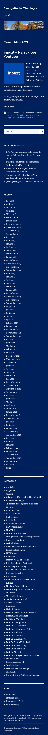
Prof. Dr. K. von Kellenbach (18, 642)
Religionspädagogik (15, 662)
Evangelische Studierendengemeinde (23, 537)
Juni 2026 (10, 204)
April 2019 (10, 405)
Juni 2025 (10, 240)
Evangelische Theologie (20, 8)
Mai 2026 (10, 207)
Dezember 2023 (13, 293)
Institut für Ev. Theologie (17, 560)
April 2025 (11, 247)
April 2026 (11, 211)
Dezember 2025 (13, 224)
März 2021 (11, 372)
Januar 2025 (11, 257)
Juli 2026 (10, 201)
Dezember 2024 (13, 260)
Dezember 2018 (13, 415)
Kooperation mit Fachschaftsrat (21, 579)
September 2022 (13, 336)
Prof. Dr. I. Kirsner (14, 632)
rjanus (9, 112)
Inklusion (10, 556)
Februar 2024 (12, 286)
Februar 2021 (12, 375)
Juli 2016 (10, 464)
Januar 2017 (11, 451)
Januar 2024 (11, 290)
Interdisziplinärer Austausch (19, 563)
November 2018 (13, 418)
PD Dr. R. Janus (13, 609)
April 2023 (10, 319)
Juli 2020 (10, 379)
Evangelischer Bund (15, 540)
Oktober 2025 (12, 230)
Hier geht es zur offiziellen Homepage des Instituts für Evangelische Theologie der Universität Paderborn (23, 718)
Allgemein (30, 112)
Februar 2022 (12, 349)
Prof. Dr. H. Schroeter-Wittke (22, 117)
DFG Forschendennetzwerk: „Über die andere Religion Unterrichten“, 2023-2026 (23, 155)
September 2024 (13, 270)
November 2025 (13, 227)
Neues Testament (14, 602)
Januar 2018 (11, 428)
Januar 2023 (11, 326)
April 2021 (10, 369)
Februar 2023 (12, 323)
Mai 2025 (10, 244)
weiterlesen (9, 106)
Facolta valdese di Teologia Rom (21, 546)
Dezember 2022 (13, 329)
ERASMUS (10, 530)
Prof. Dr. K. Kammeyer (16, 639)
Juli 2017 (10, 438)
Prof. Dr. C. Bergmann (16, 622)
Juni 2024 (10, 273)
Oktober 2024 (12, 267)
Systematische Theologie (17, 668)
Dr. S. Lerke (11, 520)
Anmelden (11, 694)
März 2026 (11, 214)
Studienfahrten (13, 665)
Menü (7, 15)
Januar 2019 (11, 412)
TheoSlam (10, 672)
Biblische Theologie (15, 500)
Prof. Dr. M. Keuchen (15, 649)
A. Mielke (10, 487)
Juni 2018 (10, 425)
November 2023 (13, 296)
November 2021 (13, 359)
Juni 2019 (10, 399)
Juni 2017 (10, 441)
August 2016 (11, 461)
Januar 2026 (11, 221)
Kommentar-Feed (14, 701)
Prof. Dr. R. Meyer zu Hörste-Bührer (22, 655)
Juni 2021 (10, 366)
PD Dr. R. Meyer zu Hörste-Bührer (21, 612)
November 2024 (13, 263)
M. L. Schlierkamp (14, 596)
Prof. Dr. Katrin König (16, 645)
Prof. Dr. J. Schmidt (14, 635)
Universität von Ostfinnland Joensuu (23, 675)
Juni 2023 (10, 313)
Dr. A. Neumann (13, 513)
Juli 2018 (10, 422)
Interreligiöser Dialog (16, 566)
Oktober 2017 (12, 431)
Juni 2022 (10, 342)
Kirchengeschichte (14, 573)
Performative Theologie (23, 115)
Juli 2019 (10, 395)
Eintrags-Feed (12, 698)
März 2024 (11, 283)
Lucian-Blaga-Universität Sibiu (20, 589)
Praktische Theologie (16, 619)
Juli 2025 (10, 237)
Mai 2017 (10, 445)
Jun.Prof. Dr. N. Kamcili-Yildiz (19, 569)
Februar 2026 (12, 217)
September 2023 (13, 303)
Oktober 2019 (12, 385)
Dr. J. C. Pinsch (12, 517)
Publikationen (12, 658)
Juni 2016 (10, 468)
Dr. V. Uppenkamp (14, 527)
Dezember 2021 (13, 356)
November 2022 (13, 333)
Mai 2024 (10, 277)
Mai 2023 (10, 316)
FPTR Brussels (12, 553)
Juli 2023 (10, 310)
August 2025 (12, 234)
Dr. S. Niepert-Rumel (15, 523)
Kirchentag (11, 576)
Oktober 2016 (12, 455)
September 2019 (13, 389)
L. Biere (9, 583)
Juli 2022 (10, 339)
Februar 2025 (12, 254)
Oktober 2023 (12, 300)
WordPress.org (13, 704)
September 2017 (13, 435)
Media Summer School (16, 599)
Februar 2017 (12, 448)
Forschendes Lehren (15, 550)
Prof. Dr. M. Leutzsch (15, 652)
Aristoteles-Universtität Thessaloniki (23, 497)
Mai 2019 (10, 402)
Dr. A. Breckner (13, 510)
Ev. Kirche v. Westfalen (16, 533)
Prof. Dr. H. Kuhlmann (16, 626)
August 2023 (12, 306)
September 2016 (13, 458)
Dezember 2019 (13, 382)
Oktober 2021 (12, 362)
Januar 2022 (11, 352)
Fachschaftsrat (13, 543)
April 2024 (11, 280)
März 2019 (11, 408)
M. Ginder (10, 593)
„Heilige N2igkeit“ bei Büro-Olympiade (24, 181)
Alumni (9, 494)
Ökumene (10, 606)
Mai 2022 (10, 346)
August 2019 (11, 392)
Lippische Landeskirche (17, 586)
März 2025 (11, 250)
